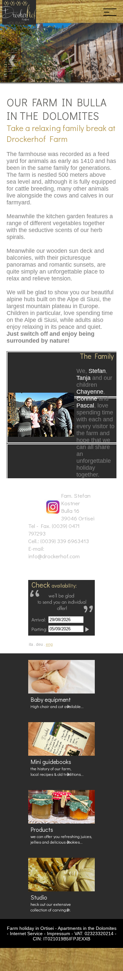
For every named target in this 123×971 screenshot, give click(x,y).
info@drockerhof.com (54, 556)
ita (31, 644)
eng (49, 644)
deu (39, 644)
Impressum (58, 933)
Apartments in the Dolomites (87, 928)
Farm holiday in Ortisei (30, 928)
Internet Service (26, 933)
